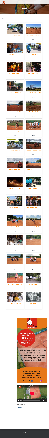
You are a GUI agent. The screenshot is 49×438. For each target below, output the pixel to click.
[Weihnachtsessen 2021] (15, 67)
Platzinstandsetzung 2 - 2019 (33, 150)
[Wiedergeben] (18, 400)
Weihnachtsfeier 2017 (14, 188)
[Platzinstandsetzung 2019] (15, 163)
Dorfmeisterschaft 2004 (15, 303)
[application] (32, 393)
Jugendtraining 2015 (33, 226)
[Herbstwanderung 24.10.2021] (33, 86)
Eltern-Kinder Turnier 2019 (33, 169)
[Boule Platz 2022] (33, 48)
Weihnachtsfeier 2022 (14, 54)
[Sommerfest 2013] (15, 239)
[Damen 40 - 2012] (33, 258)
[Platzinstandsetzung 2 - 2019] (33, 143)
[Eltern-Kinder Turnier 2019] (33, 163)
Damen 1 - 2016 (15, 226)
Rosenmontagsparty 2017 (33, 207)
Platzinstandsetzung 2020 (15, 131)
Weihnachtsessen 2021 (15, 73)
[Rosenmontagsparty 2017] (33, 201)
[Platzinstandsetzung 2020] (15, 124)
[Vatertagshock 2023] (15, 28)
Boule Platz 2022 (33, 54)
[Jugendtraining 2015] (33, 220)
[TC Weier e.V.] (4, 2)
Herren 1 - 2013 (33, 245)
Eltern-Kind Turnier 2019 (15, 150)
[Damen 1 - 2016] (15, 220)
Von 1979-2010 (33, 303)
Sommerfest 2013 (14, 245)
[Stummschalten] (43, 400)
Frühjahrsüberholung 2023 (33, 35)
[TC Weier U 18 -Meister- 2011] (15, 278)
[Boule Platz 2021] (33, 105)
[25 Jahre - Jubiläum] (33, 278)
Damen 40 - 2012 (33, 265)
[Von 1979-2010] (33, 297)
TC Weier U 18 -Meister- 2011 (14, 284)
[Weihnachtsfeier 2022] (15, 48)
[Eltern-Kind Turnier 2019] (15, 143)
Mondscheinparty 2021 (33, 73)
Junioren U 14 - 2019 (33, 131)
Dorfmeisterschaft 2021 (15, 111)
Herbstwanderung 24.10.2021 (33, 92)
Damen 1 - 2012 (15, 265)
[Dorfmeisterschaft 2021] (15, 105)
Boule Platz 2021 (33, 111)
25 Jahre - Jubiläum (34, 284)
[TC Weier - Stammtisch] (15, 86)
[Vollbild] (45, 400)
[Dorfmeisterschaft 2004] (15, 297)
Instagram (20, 409)
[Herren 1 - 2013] (33, 239)
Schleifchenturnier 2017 (15, 207)
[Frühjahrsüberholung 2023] (33, 28)
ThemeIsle (29, 434)
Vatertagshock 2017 (33, 188)
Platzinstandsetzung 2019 (15, 169)
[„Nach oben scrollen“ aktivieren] (46, 435)
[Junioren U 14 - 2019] (33, 124)
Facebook (20, 407)
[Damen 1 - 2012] (15, 258)
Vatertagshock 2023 (15, 35)
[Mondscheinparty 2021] (33, 67)
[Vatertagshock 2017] (33, 182)
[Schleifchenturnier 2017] (15, 201)
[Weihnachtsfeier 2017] (15, 182)
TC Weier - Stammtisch (15, 92)
